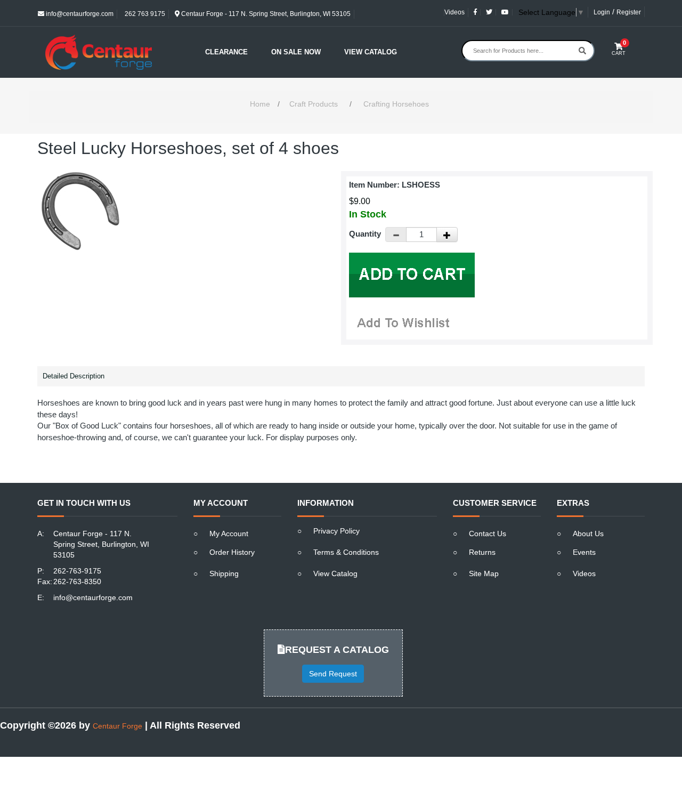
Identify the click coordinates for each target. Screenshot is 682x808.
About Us (588, 533)
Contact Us (487, 533)
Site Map (484, 573)
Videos (454, 12)
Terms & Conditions (346, 552)
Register (628, 12)
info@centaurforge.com (78, 14)
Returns (482, 552)
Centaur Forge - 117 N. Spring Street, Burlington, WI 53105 (265, 14)
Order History (232, 552)
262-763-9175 (77, 571)
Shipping (224, 573)
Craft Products (313, 104)
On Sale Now (296, 52)
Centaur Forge (117, 726)
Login (602, 12)
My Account (228, 533)
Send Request (333, 673)
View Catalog (370, 52)
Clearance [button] (226, 52)
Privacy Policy (336, 531)
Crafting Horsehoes (396, 104)
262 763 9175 (144, 14)
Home (260, 104)
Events (584, 552)
